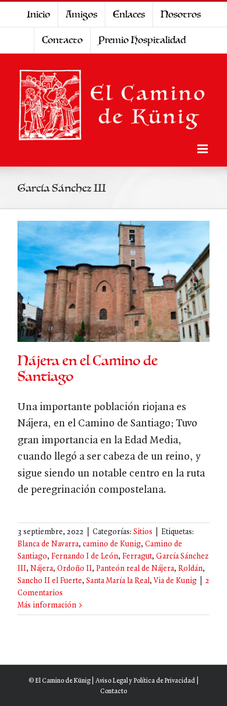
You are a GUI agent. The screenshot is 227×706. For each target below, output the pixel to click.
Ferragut (137, 556)
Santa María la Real (118, 581)
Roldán (190, 568)
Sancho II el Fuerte (49, 581)
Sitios (142, 532)
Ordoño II (74, 568)
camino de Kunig (112, 544)
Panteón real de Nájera (135, 568)
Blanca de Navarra (48, 544)
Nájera (41, 568)
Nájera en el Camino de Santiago (87, 369)
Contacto (113, 691)
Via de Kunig (175, 581)
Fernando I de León (84, 556)
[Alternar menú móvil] (203, 149)
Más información (46, 605)
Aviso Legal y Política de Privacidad (145, 680)
